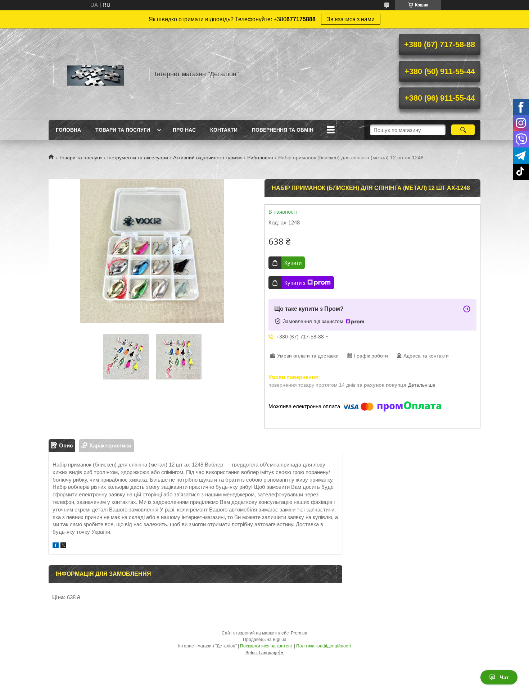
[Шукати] (463, 129)
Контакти (224, 130)
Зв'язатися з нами (351, 19)
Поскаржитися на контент (266, 646)
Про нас (184, 130)
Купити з (295, 283)
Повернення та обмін (282, 130)
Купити (293, 263)
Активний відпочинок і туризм (207, 157)
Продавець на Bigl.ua (264, 639)
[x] (63, 546)
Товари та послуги (122, 130)
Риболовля (260, 157)
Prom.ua (299, 633)
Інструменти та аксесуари (137, 157)
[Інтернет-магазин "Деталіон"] (95, 74)
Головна (68, 130)
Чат (504, 677)
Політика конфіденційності (323, 646)
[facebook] (56, 546)
